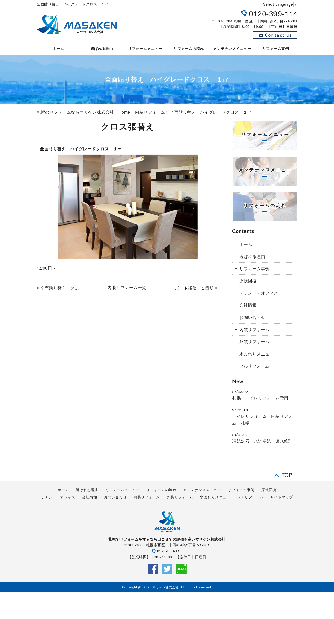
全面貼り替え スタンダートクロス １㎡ (61, 288)
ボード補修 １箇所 (194, 288)
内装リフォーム (150, 112)
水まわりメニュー (256, 354)
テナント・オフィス (258, 293)
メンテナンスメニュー (232, 48)
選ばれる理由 (102, 48)
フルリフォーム (254, 366)
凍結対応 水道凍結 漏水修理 (262, 441)
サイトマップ (281, 497)
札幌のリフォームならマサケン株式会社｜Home (83, 112)
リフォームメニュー (145, 48)
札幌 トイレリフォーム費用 (260, 398)
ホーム (58, 48)
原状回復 (248, 281)
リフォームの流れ (189, 48)
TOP (287, 473)
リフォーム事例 (276, 48)
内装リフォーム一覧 (127, 287)
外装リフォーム (254, 342)
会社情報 (248, 305)
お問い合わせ (252, 317)
